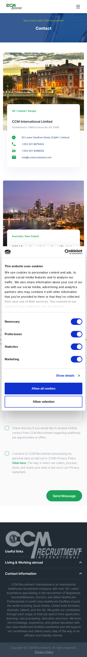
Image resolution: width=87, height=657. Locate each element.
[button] (43, 562)
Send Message (64, 496)
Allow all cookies (43, 388)
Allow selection (43, 401)
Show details (65, 375)
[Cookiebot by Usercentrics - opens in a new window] (64, 252)
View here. (19, 463)
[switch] (76, 334)
